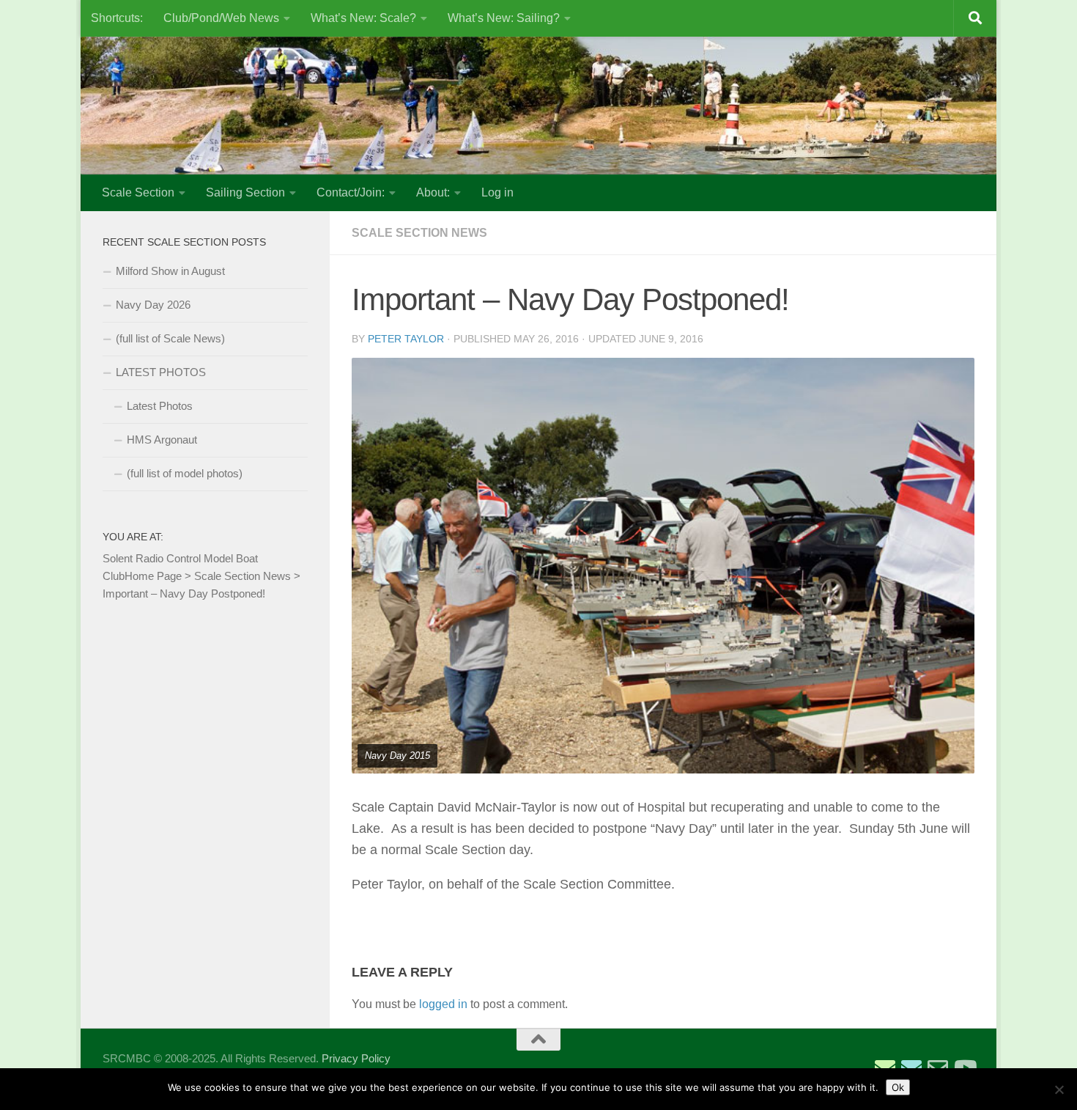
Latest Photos (160, 406)
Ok (898, 1087)
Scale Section (138, 192)
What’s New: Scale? (363, 18)
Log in (497, 192)
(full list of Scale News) (170, 338)
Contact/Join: (351, 192)
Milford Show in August (170, 271)
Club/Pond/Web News (221, 18)
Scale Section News (419, 233)
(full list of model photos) (185, 473)
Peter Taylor (406, 339)
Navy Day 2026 (153, 304)
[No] (1058, 1089)
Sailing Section (245, 192)
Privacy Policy (356, 1058)
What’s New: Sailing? (504, 18)
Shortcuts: (117, 18)
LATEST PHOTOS (161, 372)
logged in (443, 1004)
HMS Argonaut (162, 439)
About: (433, 192)
